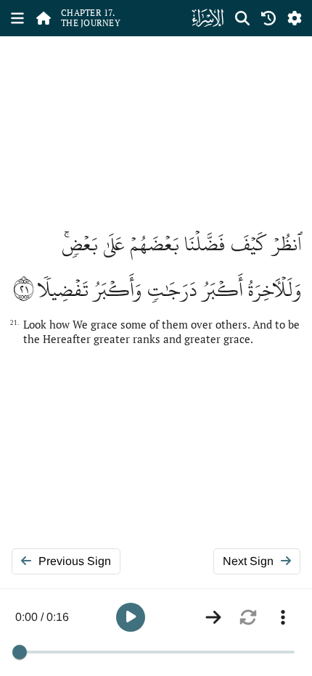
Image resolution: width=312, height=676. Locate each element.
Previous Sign (74, 561)
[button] (130, 617)
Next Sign (248, 561)
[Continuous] (213, 617)
